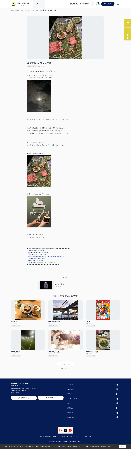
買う (38, 4)
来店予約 (70, 408)
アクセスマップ (72, 398)
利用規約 (63, 436)
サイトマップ (87, 436)
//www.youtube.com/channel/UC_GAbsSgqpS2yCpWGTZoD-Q (46, 256)
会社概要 (72, 4)
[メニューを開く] (118, 4)
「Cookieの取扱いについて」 (97, 446)
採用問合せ (70, 417)
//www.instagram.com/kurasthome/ (37, 252)
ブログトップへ (65, 368)
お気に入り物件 (45, 436)
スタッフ (78, 4)
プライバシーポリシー (74, 436)
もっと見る (65, 364)
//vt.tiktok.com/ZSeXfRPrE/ (35, 260)
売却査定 (70, 412)
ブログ (69, 394)
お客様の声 (85, 4)
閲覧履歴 (55, 436)
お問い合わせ (107, 3)
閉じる (123, 446)
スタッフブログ (32, 66)
